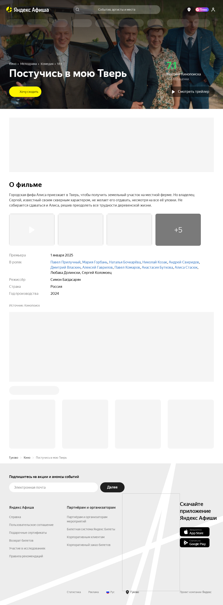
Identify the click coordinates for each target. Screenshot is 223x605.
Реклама (93, 592)
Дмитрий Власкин (66, 267)
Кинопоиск (32, 305)
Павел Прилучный (66, 262)
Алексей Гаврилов (97, 267)
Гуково (13, 457)
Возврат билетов (21, 540)
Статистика (74, 592)
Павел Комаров (127, 267)
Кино (27, 457)
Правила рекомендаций (26, 556)
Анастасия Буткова (157, 267)
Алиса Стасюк (186, 267)
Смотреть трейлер (193, 92)
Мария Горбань (94, 262)
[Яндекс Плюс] (202, 9)
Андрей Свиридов (184, 262)
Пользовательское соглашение (31, 525)
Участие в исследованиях (27, 548)
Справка (15, 517)
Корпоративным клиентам (86, 537)
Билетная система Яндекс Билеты (91, 529)
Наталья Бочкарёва (125, 262)
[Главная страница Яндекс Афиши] (9, 9)
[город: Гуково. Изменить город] (189, 9)
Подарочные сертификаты (28, 532)
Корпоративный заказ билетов (89, 545)
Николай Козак (154, 262)
